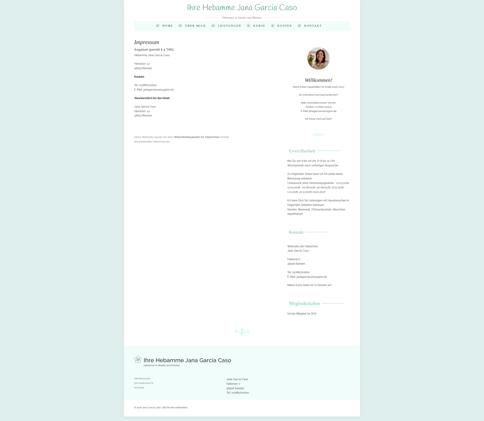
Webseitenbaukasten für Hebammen (197, 137)
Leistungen (229, 25)
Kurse (259, 25)
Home (167, 25)
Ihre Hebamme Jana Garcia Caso (242, 8)
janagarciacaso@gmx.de (158, 89)
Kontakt (313, 25)
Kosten (285, 25)
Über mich (195, 25)
